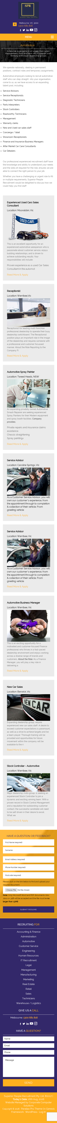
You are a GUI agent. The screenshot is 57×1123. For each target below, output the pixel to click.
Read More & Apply (17, 274)
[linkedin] (27, 30)
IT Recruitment (29, 960)
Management (28, 970)
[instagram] (35, 30)
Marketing (28, 979)
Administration (28, 936)
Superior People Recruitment (28, 10)
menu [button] (28, 37)
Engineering (28, 950)
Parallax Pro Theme (31, 1108)
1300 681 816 (25, 25)
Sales (28, 993)
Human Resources (28, 955)
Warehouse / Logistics (28, 1003)
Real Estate (29, 984)
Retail (29, 989)
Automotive (28, 941)
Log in (42, 1112)
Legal (29, 965)
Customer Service (28, 946)
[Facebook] (20, 30)
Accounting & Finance (28, 931)
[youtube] (31, 30)
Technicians (28, 998)
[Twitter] (23, 30)
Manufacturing (29, 974)
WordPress (31, 1112)
